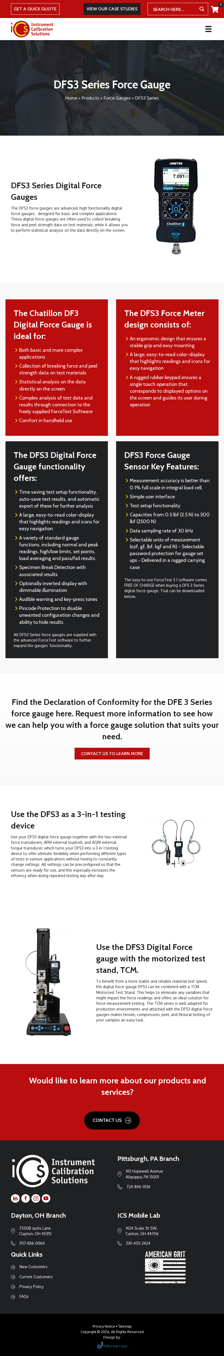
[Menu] (208, 29)
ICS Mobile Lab (138, 1215)
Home (71, 98)
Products (90, 98)
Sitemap (125, 1326)
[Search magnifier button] (202, 9)
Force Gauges (117, 98)
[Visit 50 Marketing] (112, 1345)
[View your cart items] (215, 9)
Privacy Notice (104, 1326)
